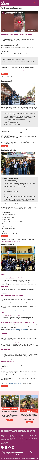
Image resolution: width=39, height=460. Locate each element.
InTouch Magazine (32, 435)
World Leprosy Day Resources (33, 439)
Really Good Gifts (14, 436)
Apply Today (4, 386)
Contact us (3, 443)
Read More (10, 419)
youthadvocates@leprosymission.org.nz (9, 78)
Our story (3, 438)
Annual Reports (32, 437)
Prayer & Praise (32, 434)
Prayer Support (23, 436)
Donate (11, 441)
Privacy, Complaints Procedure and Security (5, 435)
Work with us (22, 438)
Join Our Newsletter (24, 439)
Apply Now (4, 73)
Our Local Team (4, 442)
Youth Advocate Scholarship (23, 434)
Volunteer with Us (23, 441)
